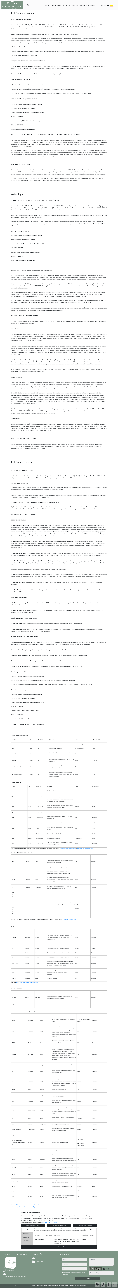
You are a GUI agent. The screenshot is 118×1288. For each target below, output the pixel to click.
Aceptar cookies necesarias (85, 1225)
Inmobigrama (83, 1285)
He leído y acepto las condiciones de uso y (74, 1273)
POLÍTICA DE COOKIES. (49, 1222)
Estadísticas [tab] (26, 1237)
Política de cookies (64, 1285)
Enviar (88, 1278)
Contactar (102, 5)
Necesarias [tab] (26, 1230)
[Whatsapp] (28, 5)
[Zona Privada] (107, 5)
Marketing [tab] (26, 1240)
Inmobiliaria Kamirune (41, 1285)
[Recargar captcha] (104, 1269)
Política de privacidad (53, 1285)
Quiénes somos (56, 5)
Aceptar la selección (59, 1247)
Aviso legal (72, 1285)
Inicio (47, 5)
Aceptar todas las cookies (33, 1225)
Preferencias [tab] (26, 1233)
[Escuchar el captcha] (107, 1269)
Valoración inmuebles (79, 5)
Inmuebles (66, 5)
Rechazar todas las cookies (59, 1225)
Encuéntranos (93, 5)
